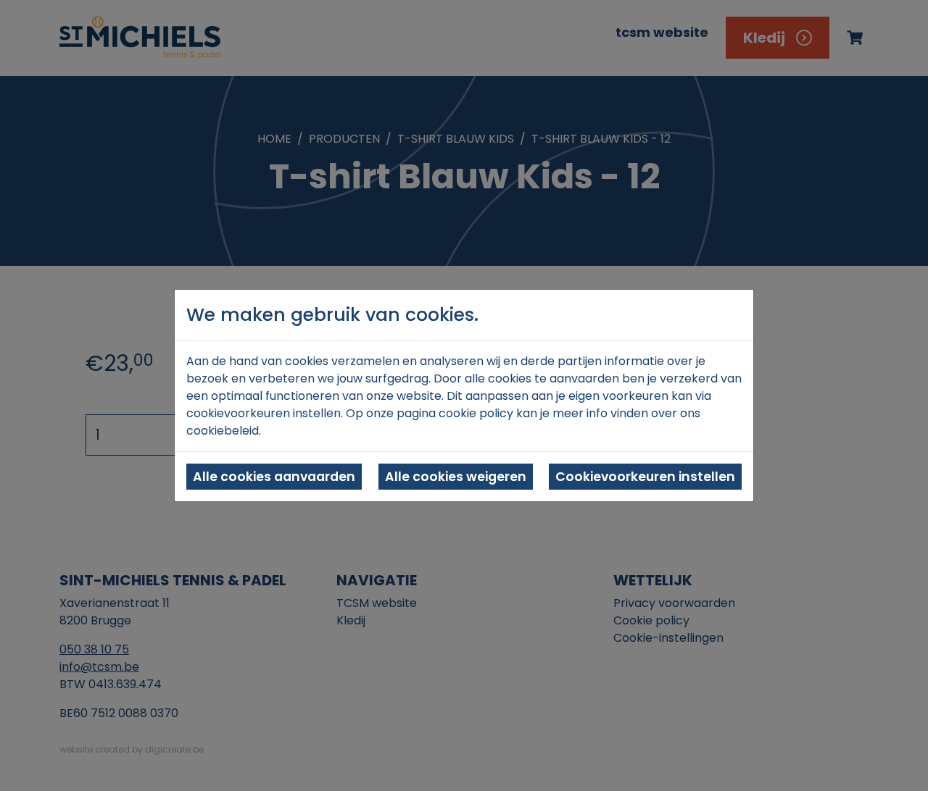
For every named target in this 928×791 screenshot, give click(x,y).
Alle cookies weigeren (455, 476)
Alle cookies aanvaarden (274, 476)
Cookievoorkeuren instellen (645, 476)
